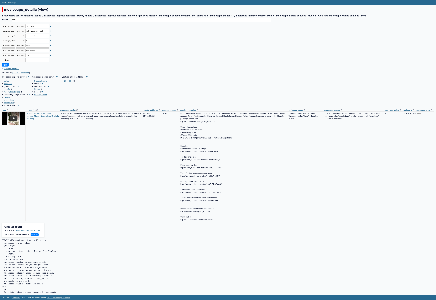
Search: (5, 19)
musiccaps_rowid (423, 110)
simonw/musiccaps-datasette (58, 297)
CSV (18, 72)
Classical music (40, 81)
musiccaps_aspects (332, 110)
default (17, 230)
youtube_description (188, 110)
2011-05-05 (69, 81)
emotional (8, 83)
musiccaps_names (295, 110)
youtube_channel (169, 110)
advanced (25, 72)
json (14, 72)
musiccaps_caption (68, 110)
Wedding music (40, 94)
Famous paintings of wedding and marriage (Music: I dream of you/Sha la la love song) (42, 116)
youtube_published (150, 110)
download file (23, 234)
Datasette (16, 297)
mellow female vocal (12, 91)
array (23, 230)
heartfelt (7, 89)
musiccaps (12, 2)
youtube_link (31, 110)
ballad (6, 81)
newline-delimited (33, 230)
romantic (7, 97)
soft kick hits (9, 102)
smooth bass (9, 100)
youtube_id (407, 110)
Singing (37, 89)
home (4, 2)
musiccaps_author (392, 110)
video (4, 110)
